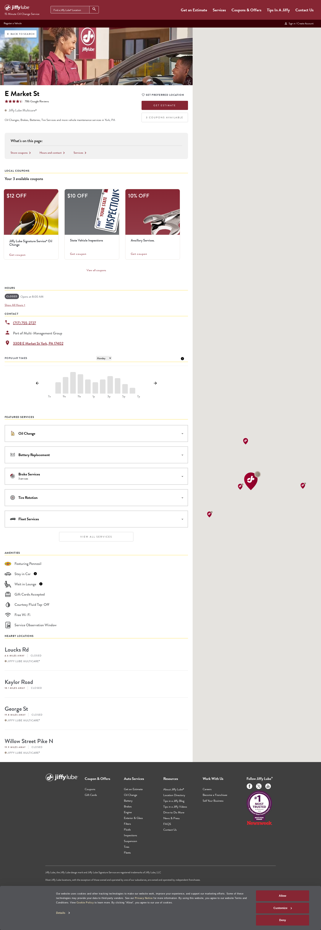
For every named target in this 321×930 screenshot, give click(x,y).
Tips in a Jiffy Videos (175, 806)
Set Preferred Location (165, 95)
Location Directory (174, 795)
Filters (127, 824)
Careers (207, 789)
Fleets (127, 852)
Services (219, 10)
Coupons (90, 789)
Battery (128, 800)
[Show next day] (155, 383)
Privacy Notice (144, 898)
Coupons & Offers (246, 10)
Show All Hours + (15, 305)
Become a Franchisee (215, 795)
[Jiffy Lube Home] (17, 8)
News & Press (171, 818)
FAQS (167, 824)
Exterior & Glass (133, 818)
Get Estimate (164, 105)
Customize (280, 908)
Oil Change (130, 795)
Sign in (301, 23)
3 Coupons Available (164, 117)
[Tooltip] (182, 358)
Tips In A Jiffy (278, 10)
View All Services (96, 536)
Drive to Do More (173, 812)
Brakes (128, 806)
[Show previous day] (37, 383)
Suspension (130, 841)
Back (21, 34)
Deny (282, 920)
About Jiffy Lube (173, 789)
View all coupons (96, 270)
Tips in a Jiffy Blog (173, 801)
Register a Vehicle (13, 23)
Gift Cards (91, 795)
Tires (126, 847)
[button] (252, 480)
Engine (128, 812)
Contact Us (304, 10)
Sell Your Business (213, 800)
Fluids (127, 829)
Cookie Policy (85, 902)
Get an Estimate (194, 10)
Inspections (130, 835)
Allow (282, 895)
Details (60, 912)
